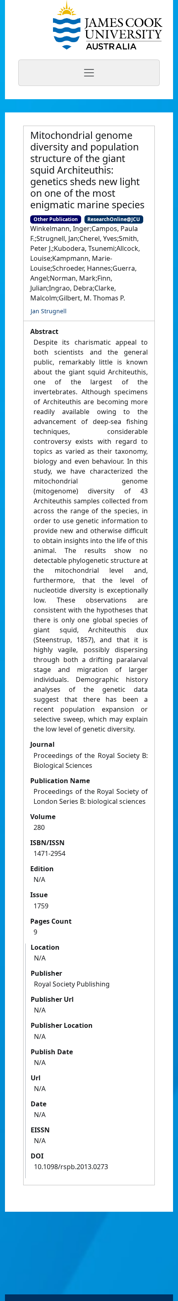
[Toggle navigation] (89, 73)
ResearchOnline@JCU (113, 219)
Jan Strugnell (49, 311)
